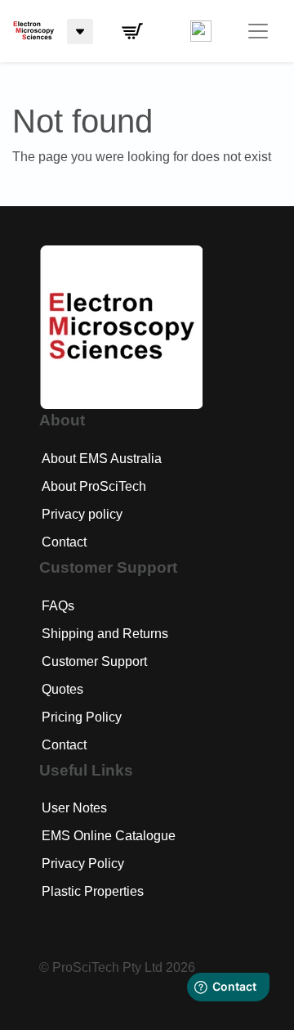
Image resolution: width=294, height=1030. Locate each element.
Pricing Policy (82, 717)
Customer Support (94, 661)
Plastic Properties (93, 891)
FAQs (58, 606)
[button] (132, 31)
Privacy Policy (83, 863)
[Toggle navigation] (258, 31)
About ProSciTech (94, 486)
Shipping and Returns (105, 634)
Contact (64, 542)
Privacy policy (82, 514)
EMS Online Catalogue (109, 836)
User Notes (74, 808)
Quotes (62, 689)
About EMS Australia (102, 459)
